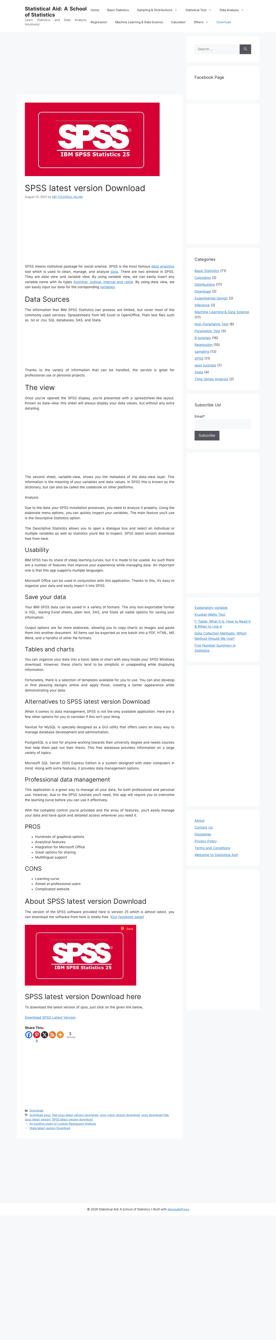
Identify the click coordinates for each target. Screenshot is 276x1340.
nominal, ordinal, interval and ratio (103, 282)
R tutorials (203, 338)
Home (95, 10)
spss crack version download (120, 1115)
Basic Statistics (118, 10)
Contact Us (204, 827)
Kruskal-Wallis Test (210, 615)
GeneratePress (178, 1209)
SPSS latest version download (72, 1119)
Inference (202, 305)
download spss (40, 1115)
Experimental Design (211, 298)
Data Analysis (229, 10)
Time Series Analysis (211, 379)
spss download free (155, 1115)
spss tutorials (205, 365)
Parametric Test (207, 331)
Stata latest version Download (49, 1128)
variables (107, 287)
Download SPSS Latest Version (50, 1017)
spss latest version (38, 1119)
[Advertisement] (99, 64)
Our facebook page (127, 917)
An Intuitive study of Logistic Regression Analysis (62, 1123)
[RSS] (52, 1034)
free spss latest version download (75, 1115)
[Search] (245, 49)
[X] (44, 1034)
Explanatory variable (211, 608)
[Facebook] (28, 1034)
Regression (99, 22)
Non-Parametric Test (212, 324)
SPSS (199, 358)
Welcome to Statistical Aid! (216, 855)
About (199, 821)
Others (198, 22)
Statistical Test (195, 10)
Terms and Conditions (212, 848)
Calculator (178, 22)
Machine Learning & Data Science (139, 22)
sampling (202, 352)
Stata (199, 372)
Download (224, 22)
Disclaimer (203, 834)
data (114, 272)
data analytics (162, 266)
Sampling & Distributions (154, 10)
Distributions (205, 285)
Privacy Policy (206, 841)
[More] (60, 1034)
